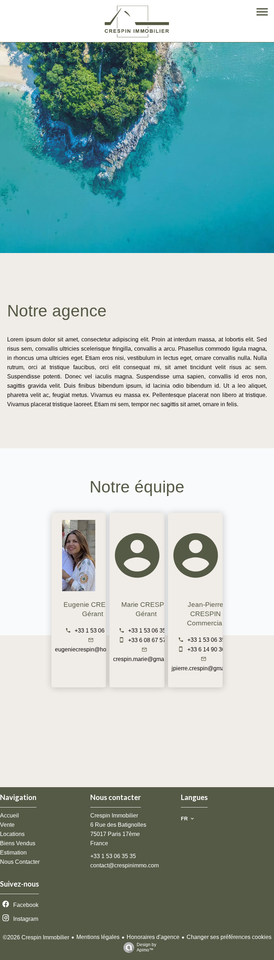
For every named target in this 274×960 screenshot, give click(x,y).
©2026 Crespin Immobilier (36, 937)
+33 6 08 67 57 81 (151, 640)
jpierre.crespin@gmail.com (205, 668)
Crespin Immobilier (114, 815)
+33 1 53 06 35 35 (97, 631)
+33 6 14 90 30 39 (210, 649)
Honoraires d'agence (153, 937)
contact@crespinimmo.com (124, 865)
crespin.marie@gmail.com (146, 659)
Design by (146, 947)
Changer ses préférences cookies (229, 937)
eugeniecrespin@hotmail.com (93, 649)
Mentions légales (98, 937)
